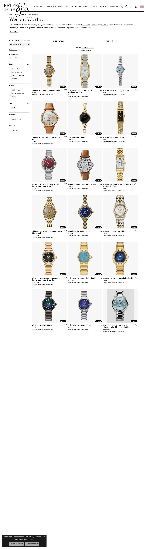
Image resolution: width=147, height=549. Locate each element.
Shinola (104, 24)
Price (11, 65)
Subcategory (13, 50)
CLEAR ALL (25, 40)
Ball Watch (85, 24)
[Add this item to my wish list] (65, 90)
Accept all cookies (32, 544)
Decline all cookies (16, 544)
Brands (11, 86)
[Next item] (64, 71)
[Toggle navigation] (143, 6)
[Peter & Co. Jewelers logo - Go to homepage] (17, 10)
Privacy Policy (34, 537)
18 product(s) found (85, 50)
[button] (126, 6)
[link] (39, 6)
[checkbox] (14, 69)
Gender (12, 126)
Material (12, 115)
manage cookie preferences (22, 539)
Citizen (94, 24)
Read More (14, 32)
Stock (11, 104)
